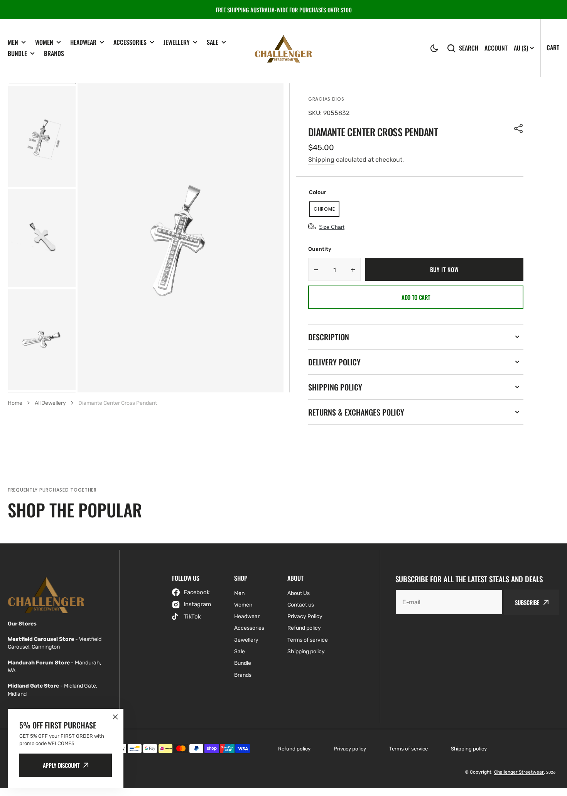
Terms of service (408, 749)
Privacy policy (350, 749)
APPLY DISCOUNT (61, 765)
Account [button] (496, 48)
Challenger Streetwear (519, 772)
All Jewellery (50, 403)
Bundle (17, 53)
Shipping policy (469, 749)
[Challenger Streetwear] (283, 48)
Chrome (326, 211)
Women (44, 42)
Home (15, 403)
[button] (434, 48)
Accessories (130, 42)
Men (13, 42)
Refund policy (294, 749)
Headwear (83, 42)
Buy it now (444, 269)
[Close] (115, 716)
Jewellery (177, 42)
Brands (54, 53)
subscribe (527, 602)
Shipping (321, 159)
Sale (212, 42)
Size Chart (331, 227)
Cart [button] (553, 47)
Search (468, 48)
